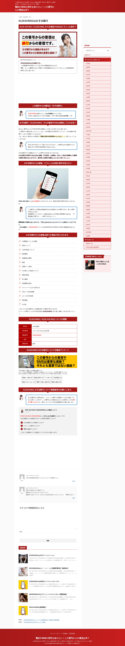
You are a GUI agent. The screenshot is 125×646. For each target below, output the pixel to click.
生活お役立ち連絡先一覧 (93, 59)
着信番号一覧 (90, 239)
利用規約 (65, 633)
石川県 (88, 104)
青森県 (88, 67)
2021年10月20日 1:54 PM (32, 475)
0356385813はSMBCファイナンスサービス (44, 581)
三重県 (88, 119)
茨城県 (88, 142)
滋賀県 (88, 153)
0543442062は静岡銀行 (37, 607)
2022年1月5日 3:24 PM (32, 488)
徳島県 (88, 194)
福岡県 (88, 209)
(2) (41, 65)
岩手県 (88, 74)
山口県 (88, 191)
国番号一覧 (89, 243)
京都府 (88, 157)
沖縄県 (88, 236)
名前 (20, 531)
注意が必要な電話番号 (92, 247)
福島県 (88, 86)
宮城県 (88, 78)
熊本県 (88, 224)
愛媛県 (88, 206)
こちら (64, 68)
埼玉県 (88, 138)
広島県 (88, 183)
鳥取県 (88, 187)
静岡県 (88, 101)
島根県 (88, 179)
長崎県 (88, 217)
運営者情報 (72, 633)
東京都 (88, 127)
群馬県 (88, 149)
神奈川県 (88, 131)
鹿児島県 (88, 232)
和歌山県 (88, 172)
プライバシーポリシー (55, 633)
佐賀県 (88, 213)
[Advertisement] (48, 89)
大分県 (88, 221)
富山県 (88, 112)
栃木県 (88, 146)
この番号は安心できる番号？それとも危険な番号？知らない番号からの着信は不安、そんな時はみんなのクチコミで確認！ (62, 641)
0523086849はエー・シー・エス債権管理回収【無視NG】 (49, 568)
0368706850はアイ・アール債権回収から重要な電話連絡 (41, 620)
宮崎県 (88, 228)
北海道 (88, 63)
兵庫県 (88, 168)
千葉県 (88, 134)
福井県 (88, 123)
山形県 (88, 82)
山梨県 (88, 97)
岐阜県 (88, 108)
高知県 (88, 202)
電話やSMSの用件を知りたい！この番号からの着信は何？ (62, 638)
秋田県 (88, 71)
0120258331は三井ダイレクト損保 (34, 622)
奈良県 (88, 161)
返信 (73, 481)
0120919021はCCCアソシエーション (42, 555)
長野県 (88, 93)
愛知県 (88, 116)
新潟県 (88, 89)
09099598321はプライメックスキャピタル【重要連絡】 (48, 594)
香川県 (88, 198)
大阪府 (88, 164)
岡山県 (88, 176)
